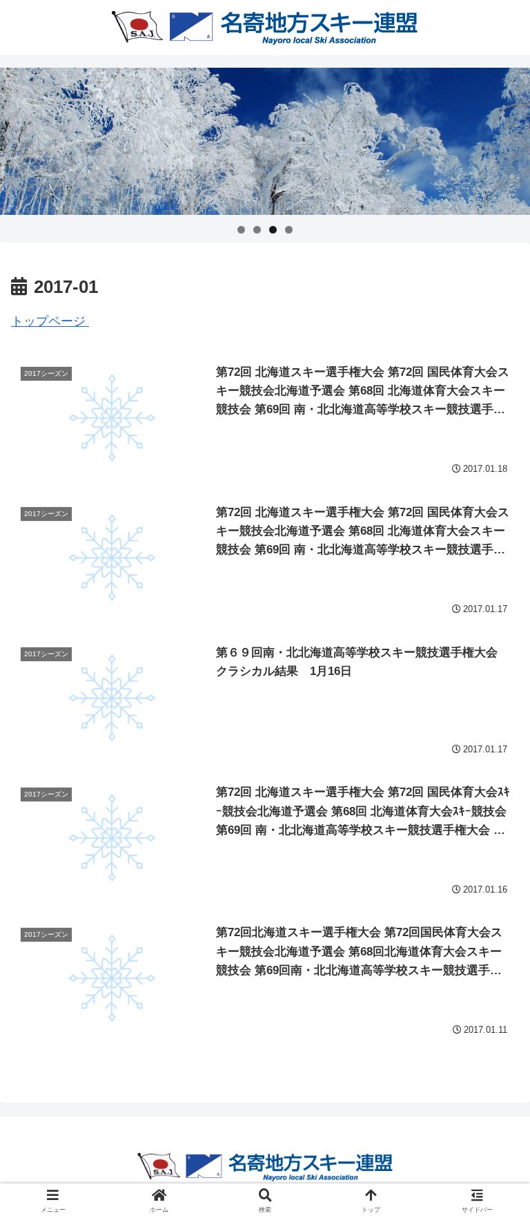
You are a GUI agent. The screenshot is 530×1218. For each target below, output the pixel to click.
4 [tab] (289, 230)
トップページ (50, 321)
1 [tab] (241, 230)
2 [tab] (257, 230)
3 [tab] (273, 230)
